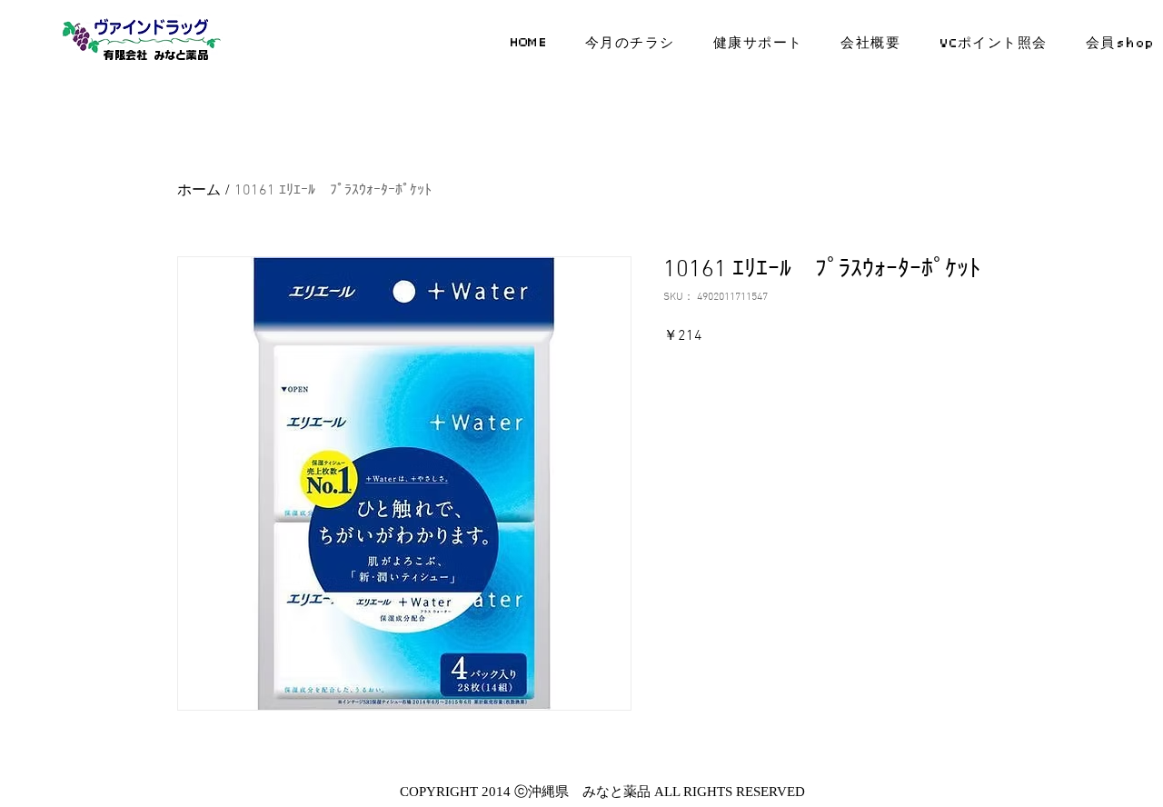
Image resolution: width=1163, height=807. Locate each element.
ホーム (199, 191)
